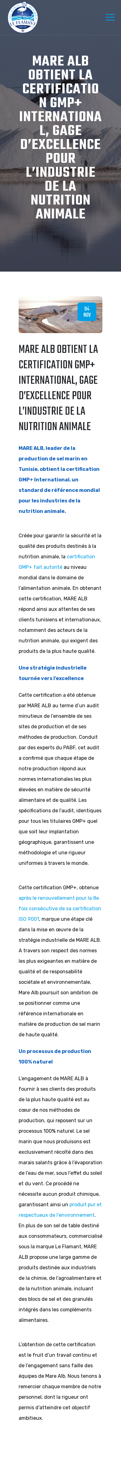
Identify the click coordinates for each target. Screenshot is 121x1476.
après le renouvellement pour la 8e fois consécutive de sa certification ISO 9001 (60, 908)
